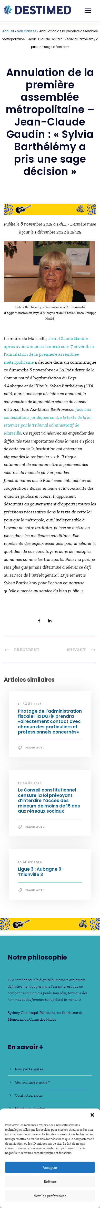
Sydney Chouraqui (23, 1012)
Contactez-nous (29, 1095)
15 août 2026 (30, 704)
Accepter (50, 1167)
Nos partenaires (29, 1069)
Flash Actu (35, 747)
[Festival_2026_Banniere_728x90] (50, 209)
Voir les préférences (50, 1196)
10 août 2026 (30, 862)
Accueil (8, 31)
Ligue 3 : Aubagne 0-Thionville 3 (41, 871)
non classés (26, 31)
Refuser (50, 1181)
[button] (92, 1115)
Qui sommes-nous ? (32, 1082)
